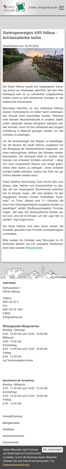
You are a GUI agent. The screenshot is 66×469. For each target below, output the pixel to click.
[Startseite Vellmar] (14, 7)
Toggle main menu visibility (61, 7)
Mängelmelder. (35, 247)
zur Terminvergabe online (18, 360)
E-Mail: (7, 313)
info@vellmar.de (12, 317)
